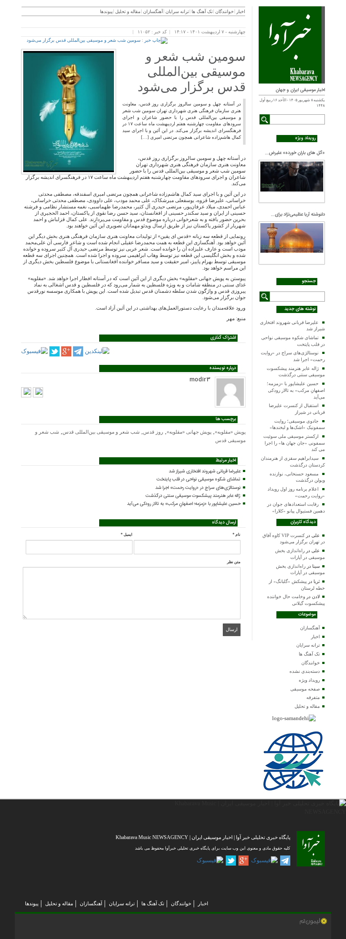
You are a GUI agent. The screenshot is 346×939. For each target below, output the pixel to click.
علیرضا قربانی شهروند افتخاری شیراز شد (205, 471)
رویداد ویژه (309, 680)
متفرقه (313, 697)
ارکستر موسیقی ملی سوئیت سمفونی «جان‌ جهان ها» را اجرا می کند (294, 443)
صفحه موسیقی (305, 688)
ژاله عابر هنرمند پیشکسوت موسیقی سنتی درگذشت (193, 496)
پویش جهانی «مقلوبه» (189, 432)
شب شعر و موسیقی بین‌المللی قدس (101, 432)
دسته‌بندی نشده (304, 671)
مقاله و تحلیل (307, 706)
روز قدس (153, 432)
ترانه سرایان (308, 645)
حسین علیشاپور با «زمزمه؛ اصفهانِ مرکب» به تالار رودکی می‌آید (296, 390)
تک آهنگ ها (309, 653)
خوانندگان (310, 662)
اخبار (315, 636)
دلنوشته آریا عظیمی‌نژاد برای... (298, 215)
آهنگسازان (310, 627)
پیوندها (106, 11)
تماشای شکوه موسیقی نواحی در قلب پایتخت (199, 479)
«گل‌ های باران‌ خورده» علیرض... (295, 153)
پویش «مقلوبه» (230, 432)
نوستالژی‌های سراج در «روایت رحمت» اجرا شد (198, 488)
